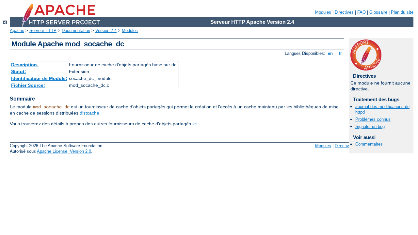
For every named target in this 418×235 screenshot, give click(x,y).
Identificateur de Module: (39, 78)
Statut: (18, 71)
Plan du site (402, 12)
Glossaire (378, 12)
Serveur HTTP (42, 30)
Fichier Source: (28, 85)
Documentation (76, 30)
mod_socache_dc (51, 107)
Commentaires (369, 144)
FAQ (361, 12)
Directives (344, 12)
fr (340, 53)
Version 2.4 (106, 30)
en (330, 53)
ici (194, 123)
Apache (17, 30)
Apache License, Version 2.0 (64, 151)
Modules (323, 12)
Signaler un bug (370, 126)
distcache (89, 113)
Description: (25, 64)
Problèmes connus (373, 119)
